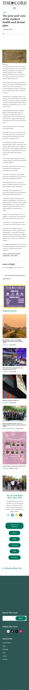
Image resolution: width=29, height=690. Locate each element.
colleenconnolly (11, 253)
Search (21, 618)
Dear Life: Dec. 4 (6, 278)
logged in (11, 267)
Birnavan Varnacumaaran (9, 428)
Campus (5, 12)
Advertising (14, 545)
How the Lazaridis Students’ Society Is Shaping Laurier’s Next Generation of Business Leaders (14, 425)
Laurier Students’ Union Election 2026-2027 (14, 466)
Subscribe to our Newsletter (14, 525)
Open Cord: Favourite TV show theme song (14, 275)
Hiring (14, 551)
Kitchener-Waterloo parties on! (11, 400)
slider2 (16, 255)
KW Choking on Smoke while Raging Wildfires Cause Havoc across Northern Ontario (13, 341)
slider (12, 255)
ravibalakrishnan (7, 255)
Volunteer (14, 533)
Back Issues (14, 557)
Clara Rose (5, 345)
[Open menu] (14, 8)
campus (4, 253)
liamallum (18, 253)
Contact (15, 539)
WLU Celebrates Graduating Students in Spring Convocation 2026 (13, 368)
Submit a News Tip (13, 568)
